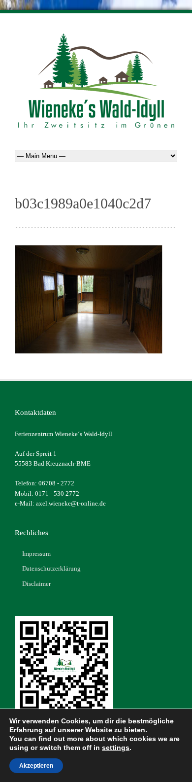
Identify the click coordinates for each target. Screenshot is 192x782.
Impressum (36, 553)
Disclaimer (36, 583)
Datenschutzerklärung (51, 568)
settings (115, 747)
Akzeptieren (36, 765)
